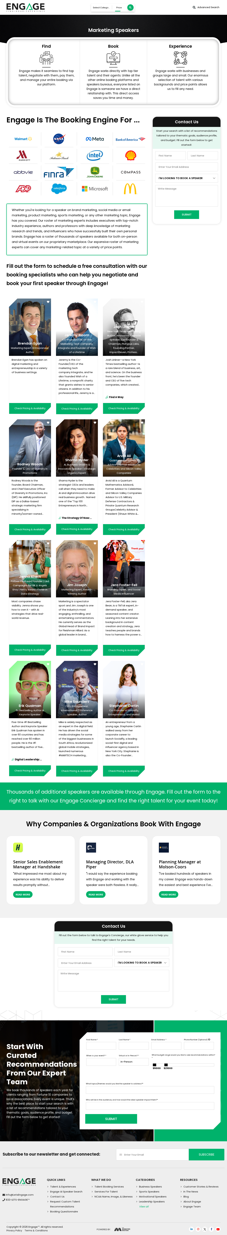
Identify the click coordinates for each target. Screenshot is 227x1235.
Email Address (158, 1039)
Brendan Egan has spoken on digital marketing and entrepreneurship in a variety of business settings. (29, 366)
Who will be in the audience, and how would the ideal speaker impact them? (122, 1099)
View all (144, 1206)
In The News (190, 1191)
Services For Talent (106, 1191)
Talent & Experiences (63, 1186)
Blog (186, 1196)
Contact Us (57, 1196)
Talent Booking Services (109, 1186)
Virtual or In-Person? (129, 1055)
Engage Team (192, 1206)
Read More (23, 894)
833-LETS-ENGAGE (18, 1199)
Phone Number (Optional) (196, 1039)
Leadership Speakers (152, 1201)
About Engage (192, 1201)
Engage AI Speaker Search (66, 1191)
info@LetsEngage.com (20, 1194)
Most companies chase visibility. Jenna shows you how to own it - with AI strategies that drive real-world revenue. (28, 610)
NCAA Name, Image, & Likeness (114, 1196)
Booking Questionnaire (64, 1211)
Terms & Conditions (36, 1230)
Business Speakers (150, 1186)
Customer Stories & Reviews (201, 1186)
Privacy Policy (14, 1230)
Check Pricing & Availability (30, 408)
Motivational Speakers (153, 1196)
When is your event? (96, 1055)
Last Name (124, 1039)
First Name (92, 1039)
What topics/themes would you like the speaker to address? (114, 1083)
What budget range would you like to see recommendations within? (183, 1056)
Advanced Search (208, 7)
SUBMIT (111, 1119)
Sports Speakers (149, 1191)
